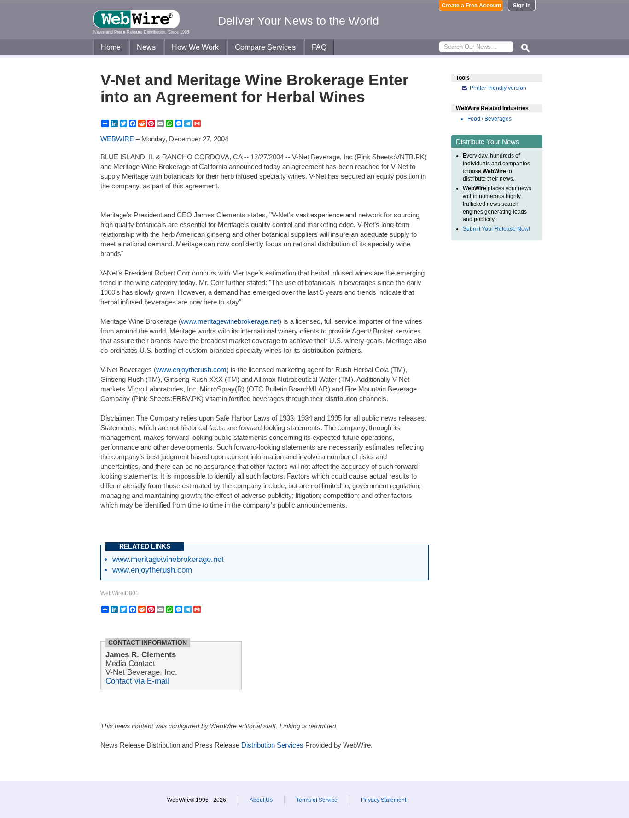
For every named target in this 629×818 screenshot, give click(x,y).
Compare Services (265, 47)
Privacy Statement (383, 800)
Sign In (521, 5)
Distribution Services (272, 745)
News (146, 47)
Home (111, 47)
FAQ (319, 47)
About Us (261, 800)
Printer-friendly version (498, 88)
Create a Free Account (471, 5)
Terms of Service (317, 800)
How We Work (195, 47)
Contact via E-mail (137, 681)
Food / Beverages (489, 119)
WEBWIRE (117, 139)
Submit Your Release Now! (496, 229)
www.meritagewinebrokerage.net (230, 321)
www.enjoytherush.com (191, 370)
